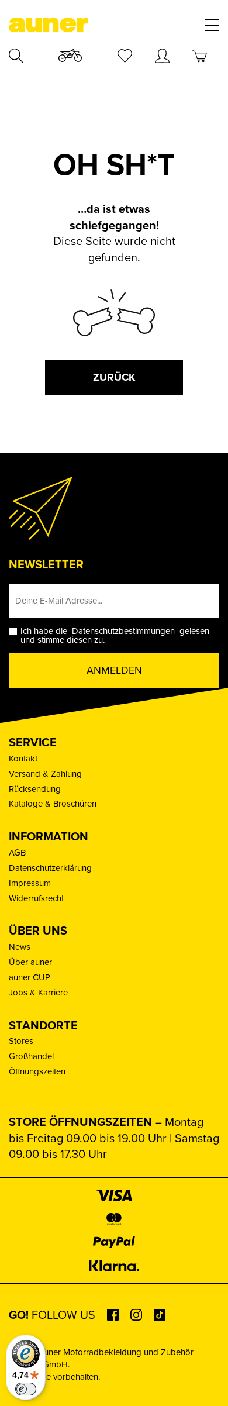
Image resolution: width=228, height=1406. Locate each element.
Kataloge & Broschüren (52, 803)
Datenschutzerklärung (50, 867)
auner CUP (29, 977)
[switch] (25, 1389)
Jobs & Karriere (38, 992)
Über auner (30, 962)
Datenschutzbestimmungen (123, 631)
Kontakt (23, 758)
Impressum (30, 883)
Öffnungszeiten (37, 1071)
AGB (17, 852)
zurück (114, 377)
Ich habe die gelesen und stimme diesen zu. (114, 636)
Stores (21, 1041)
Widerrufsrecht (36, 898)
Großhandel (31, 1056)
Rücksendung (35, 789)
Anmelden (114, 670)
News (19, 946)
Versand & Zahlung (45, 773)
